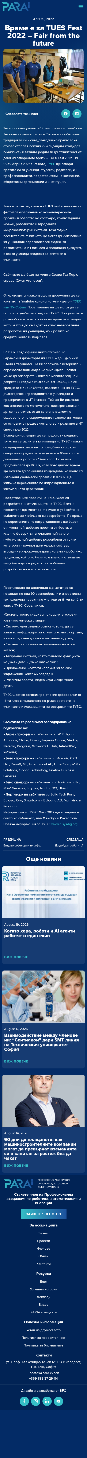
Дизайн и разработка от (43, 1390)
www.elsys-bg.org (64, 824)
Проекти (43, 1240)
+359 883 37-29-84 (43, 1378)
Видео (43, 1304)
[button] (81, 6)
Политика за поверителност (43, 1337)
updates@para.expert (43, 1372)
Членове (43, 1248)
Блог (43, 1281)
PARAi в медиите (43, 1312)
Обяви (43, 1256)
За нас (43, 1233)
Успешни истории (43, 1289)
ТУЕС (51, 163)
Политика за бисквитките (43, 1345)
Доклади (43, 1296)
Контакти (44, 1263)
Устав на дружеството (43, 1330)
